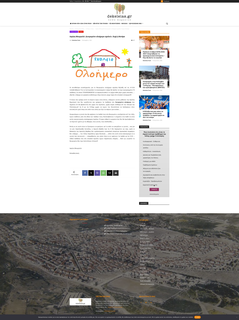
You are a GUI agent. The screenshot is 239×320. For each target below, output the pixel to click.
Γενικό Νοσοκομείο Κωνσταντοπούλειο (118, 228)
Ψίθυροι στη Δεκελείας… (147, 284)
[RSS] (151, 302)
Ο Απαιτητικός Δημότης (147, 258)
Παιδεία (81, 31)
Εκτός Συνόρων (144, 238)
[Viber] (97, 173)
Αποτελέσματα (154, 194)
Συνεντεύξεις (144, 274)
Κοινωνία (143, 255)
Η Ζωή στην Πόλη (79, 29)
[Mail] (146, 302)
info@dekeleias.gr (109, 311)
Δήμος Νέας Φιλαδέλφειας (114, 225)
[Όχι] (237, 317)
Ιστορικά (142, 251)
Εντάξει (197, 317)
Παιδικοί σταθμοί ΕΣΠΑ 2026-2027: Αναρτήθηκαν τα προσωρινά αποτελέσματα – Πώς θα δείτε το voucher (154, 55)
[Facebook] (162, 1)
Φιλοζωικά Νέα (144, 278)
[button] (167, 23)
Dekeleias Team (76, 40)
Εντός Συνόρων (145, 242)
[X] (91, 173)
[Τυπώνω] (116, 173)
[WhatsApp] (103, 173)
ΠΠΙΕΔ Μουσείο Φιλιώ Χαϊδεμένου (116, 231)
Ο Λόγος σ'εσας (90, 29)
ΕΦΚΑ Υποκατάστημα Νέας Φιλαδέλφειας (119, 234)
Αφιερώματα (144, 235)
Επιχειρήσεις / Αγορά (146, 245)
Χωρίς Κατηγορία (145, 281)
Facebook (166, 1)
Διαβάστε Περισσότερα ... (116, 307)
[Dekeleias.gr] (119, 12)
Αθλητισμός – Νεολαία (147, 229)
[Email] (109, 173)
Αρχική (71, 29)
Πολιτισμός (143, 271)
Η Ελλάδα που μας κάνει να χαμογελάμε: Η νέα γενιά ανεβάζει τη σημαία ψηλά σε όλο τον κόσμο (153, 114)
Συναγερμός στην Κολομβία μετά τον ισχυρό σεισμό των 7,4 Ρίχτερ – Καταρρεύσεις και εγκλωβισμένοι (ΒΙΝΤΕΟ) (154, 84)
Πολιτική (142, 268)
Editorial (142, 225)
